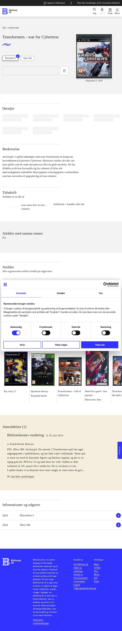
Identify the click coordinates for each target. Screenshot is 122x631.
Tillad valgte (61, 344)
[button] (61, 515)
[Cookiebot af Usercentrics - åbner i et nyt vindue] (106, 284)
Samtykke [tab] (21, 293)
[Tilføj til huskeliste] (64, 71)
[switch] (46, 333)
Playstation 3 (10, 58)
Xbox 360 (27, 58)
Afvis (22, 344)
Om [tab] (101, 293)
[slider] (94, 58)
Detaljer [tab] (61, 293)
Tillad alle (100, 344)
